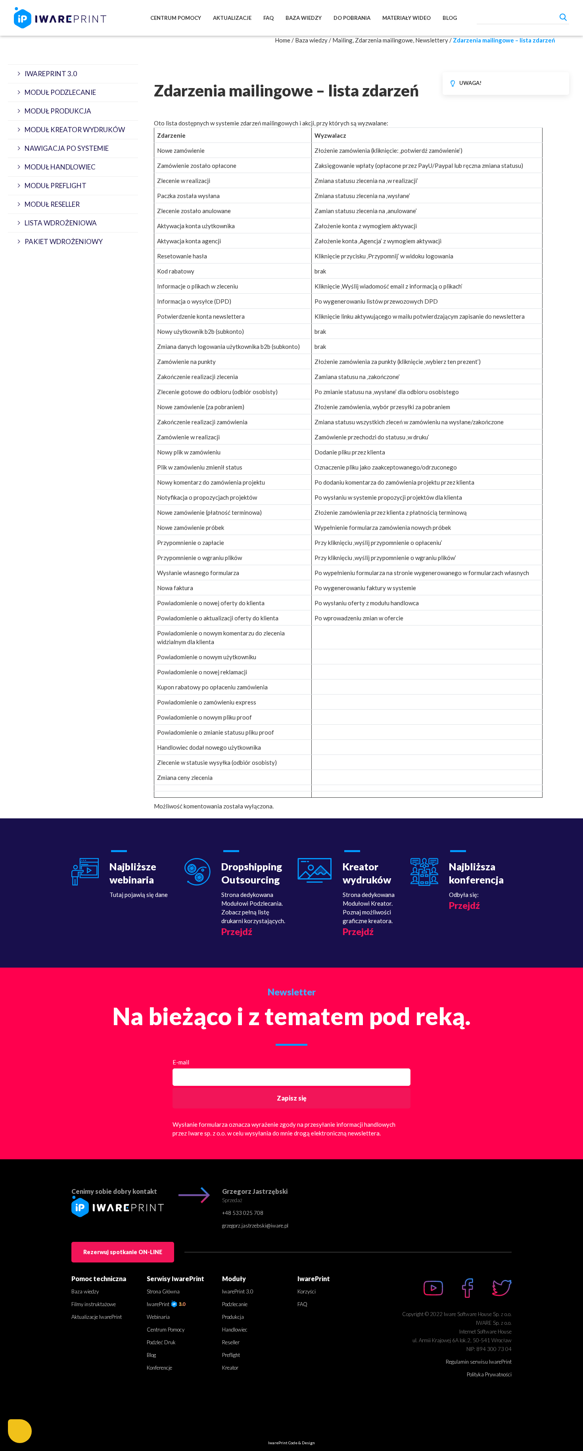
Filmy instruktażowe (93, 1304)
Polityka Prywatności (489, 1374)
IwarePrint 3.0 (237, 1291)
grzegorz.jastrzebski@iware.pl (255, 1225)
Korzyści (306, 1291)
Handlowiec (234, 1329)
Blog (450, 18)
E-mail (181, 1062)
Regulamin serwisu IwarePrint (479, 1362)
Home (282, 40)
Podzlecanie (234, 1304)
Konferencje (159, 1367)
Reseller (231, 1342)
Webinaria (158, 1317)
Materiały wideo (406, 18)
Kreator (230, 1367)
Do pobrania (352, 18)
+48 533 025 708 (242, 1213)
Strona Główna (163, 1291)
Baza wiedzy (304, 18)
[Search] (563, 17)
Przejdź (236, 931)
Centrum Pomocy (175, 18)
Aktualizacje (232, 18)
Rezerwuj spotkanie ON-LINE (122, 1252)
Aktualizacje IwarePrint (96, 1317)
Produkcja (233, 1317)
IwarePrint (159, 1304)
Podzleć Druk (161, 1342)
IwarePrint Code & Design (291, 1442)
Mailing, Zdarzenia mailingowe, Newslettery (390, 40)
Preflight (231, 1355)
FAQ (268, 18)
